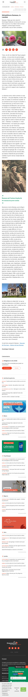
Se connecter (7, 368)
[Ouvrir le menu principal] (3, 2)
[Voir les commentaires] (3, 49)
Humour (21, 6)
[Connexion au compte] (24, 2)
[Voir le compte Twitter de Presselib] (12, 648)
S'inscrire (16, 368)
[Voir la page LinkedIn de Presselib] (15, 648)
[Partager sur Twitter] (10, 49)
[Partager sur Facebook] (6, 49)
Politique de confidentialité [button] (5, 694)
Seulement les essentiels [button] (16, 689)
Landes (12, 6)
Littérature (17, 6)
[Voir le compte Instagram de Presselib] (18, 648)
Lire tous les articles (22, 437)
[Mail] (16, 49)
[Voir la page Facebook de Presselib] (9, 648)
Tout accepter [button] (23, 689)
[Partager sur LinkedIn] (13, 49)
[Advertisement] (14, 595)
